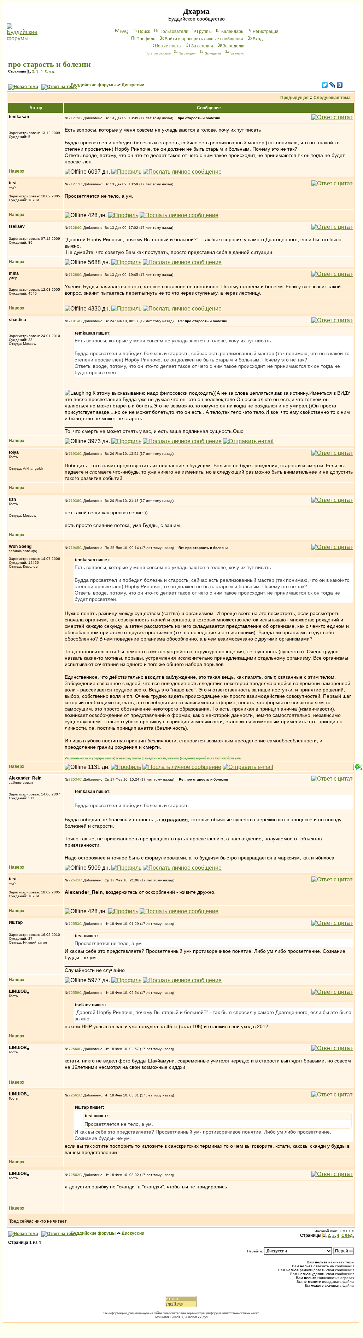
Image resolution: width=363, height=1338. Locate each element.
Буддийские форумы (93, 84)
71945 (74, 548)
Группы (204, 31)
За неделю (233, 46)
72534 (74, 779)
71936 (74, 501)
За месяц (237, 53)
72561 (74, 1095)
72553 (74, 924)
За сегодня (202, 46)
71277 (74, 184)
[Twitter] (325, 84)
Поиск (144, 31)
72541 (74, 880)
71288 (74, 275)
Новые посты (168, 46)
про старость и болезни (49, 64)
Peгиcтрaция (266, 31)
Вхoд (258, 38)
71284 (74, 228)
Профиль (145, 38)
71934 (74, 454)
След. (50, 71)
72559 (74, 993)
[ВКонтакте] (340, 84)
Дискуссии (133, 84)
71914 (74, 321)
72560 (74, 1049)
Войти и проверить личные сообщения (204, 38)
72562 (74, 1175)
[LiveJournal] (332, 84)
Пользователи (173, 31)
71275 (74, 118)
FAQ (124, 31)
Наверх (16, 171)
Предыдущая (294, 97)
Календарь (232, 31)
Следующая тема (332, 97)
